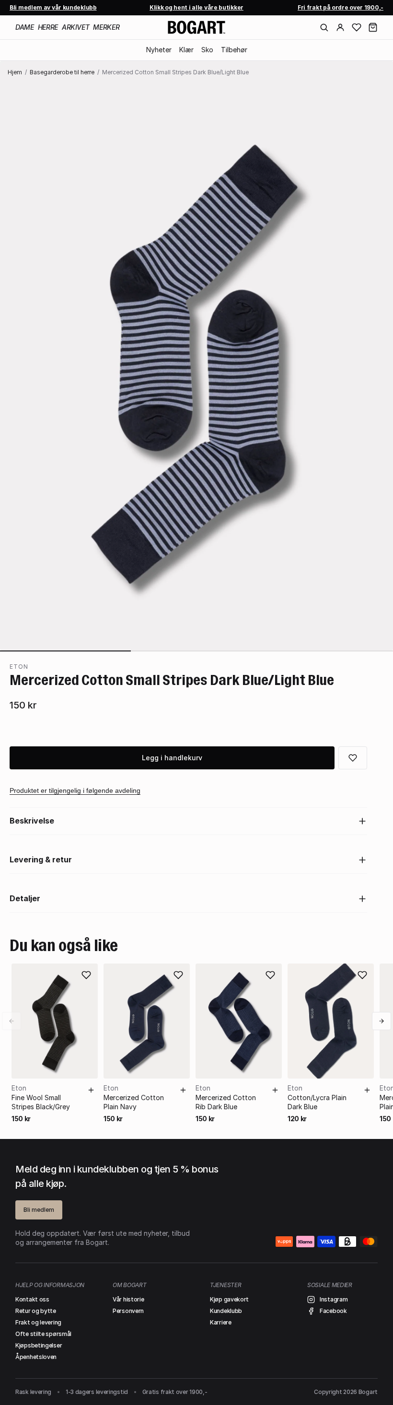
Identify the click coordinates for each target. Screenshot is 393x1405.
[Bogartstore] (196, 27)
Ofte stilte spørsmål (43, 1333)
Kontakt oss (32, 1299)
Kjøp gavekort (229, 1299)
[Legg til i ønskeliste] (352, 757)
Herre (48, 27)
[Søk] (324, 27)
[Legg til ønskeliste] (86, 975)
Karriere (220, 1322)
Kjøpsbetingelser (38, 1345)
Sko (207, 50)
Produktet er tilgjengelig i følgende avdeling (75, 790)
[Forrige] (11, 1021)
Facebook (333, 1310)
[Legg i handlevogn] (91, 1090)
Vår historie (128, 1299)
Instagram (333, 1299)
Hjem (15, 72)
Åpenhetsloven (36, 1356)
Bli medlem (38, 1209)
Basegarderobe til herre (62, 72)
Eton (19, 666)
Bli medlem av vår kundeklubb (53, 7)
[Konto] (340, 27)
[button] (373, 27)
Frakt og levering (38, 1322)
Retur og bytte (35, 1310)
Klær (186, 50)
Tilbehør (234, 50)
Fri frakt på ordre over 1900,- (340, 7)
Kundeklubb (226, 1310)
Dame (24, 27)
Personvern (128, 1310)
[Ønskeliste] (356, 27)
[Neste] (381, 1021)
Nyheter (159, 50)
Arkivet (76, 27)
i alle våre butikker (196, 7)
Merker (106, 27)
